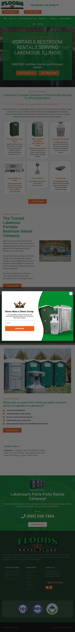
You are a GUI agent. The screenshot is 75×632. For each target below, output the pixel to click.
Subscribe (19, 328)
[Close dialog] (70, 293)
